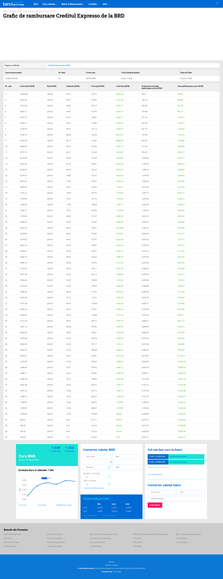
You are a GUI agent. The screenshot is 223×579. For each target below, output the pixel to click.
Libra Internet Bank (97, 542)
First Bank (137, 538)
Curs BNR (27, 456)
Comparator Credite (15, 11)
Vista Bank (137, 546)
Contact (111, 562)
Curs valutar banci (155, 474)
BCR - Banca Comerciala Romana (103, 534)
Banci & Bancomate (72, 4)
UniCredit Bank (96, 546)
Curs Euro (23, 505)
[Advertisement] (111, 41)
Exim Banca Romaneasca (100, 538)
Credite (93, 4)
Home (5, 11)
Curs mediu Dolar (109, 516)
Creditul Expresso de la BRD (59, 65)
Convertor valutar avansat (93, 488)
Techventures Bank (54, 546)
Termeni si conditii (111, 565)
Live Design (111, 572)
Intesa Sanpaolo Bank (56, 542)
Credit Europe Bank (54, 538)
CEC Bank (8, 538)
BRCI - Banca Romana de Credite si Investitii (150, 534)
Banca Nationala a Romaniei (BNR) (132, 568)
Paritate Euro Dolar (64, 505)
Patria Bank (137, 542)
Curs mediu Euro (90, 516)
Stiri (36, 4)
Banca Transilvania (55, 534)
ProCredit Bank (182, 542)
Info (105, 4)
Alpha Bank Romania (12, 534)
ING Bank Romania (11, 542)
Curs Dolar (42, 505)
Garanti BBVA (181, 538)
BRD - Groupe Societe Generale (188, 534)
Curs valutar (48, 4)
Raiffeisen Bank (10, 546)
